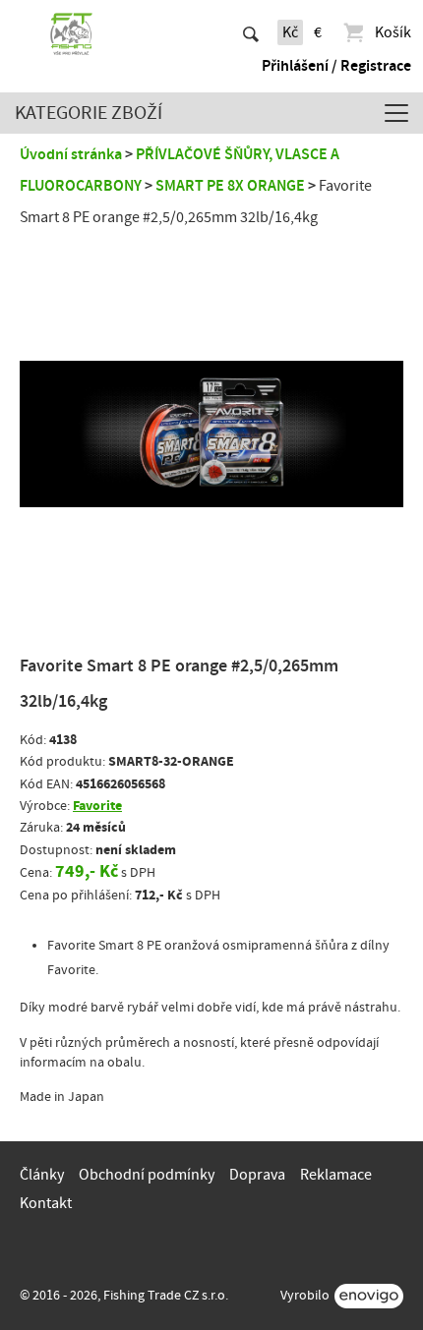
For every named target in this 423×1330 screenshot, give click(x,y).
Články (42, 1175)
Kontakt (46, 1203)
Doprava (257, 1175)
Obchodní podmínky (146, 1175)
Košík (393, 32)
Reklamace (336, 1175)
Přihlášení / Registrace (336, 66)
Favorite (97, 805)
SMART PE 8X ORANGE (230, 186)
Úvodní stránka (71, 154)
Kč (290, 32)
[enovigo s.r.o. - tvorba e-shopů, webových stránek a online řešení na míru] (368, 1296)
